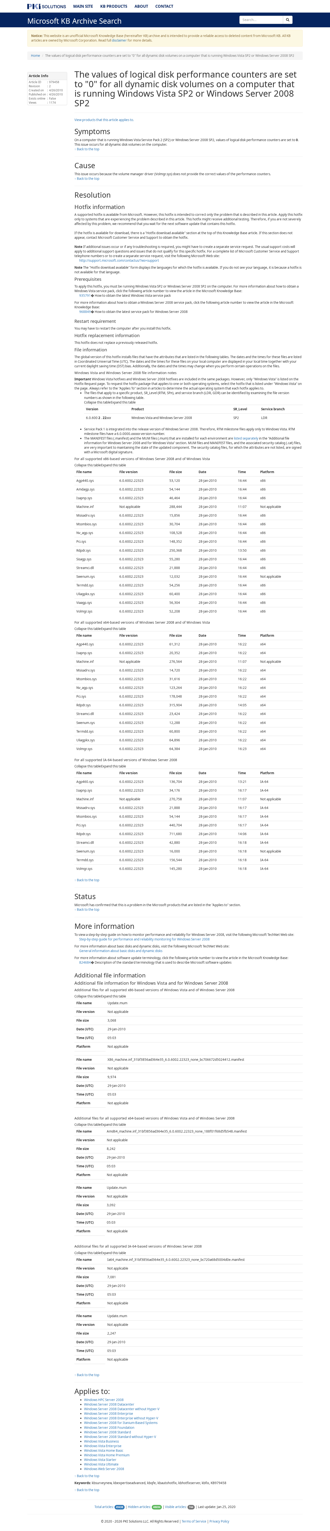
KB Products (113, 6)
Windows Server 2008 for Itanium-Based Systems (121, 1423)
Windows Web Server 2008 (104, 1469)
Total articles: (104, 1507)
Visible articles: (176, 1507)
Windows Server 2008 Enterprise (108, 1413)
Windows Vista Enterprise (103, 1446)
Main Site (83, 6)
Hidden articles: (139, 1507)
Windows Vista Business (101, 1441)
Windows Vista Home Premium (106, 1455)
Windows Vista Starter (100, 1460)
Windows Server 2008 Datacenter (109, 1404)
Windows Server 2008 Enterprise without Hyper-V (121, 1418)
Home (35, 55)
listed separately (246, 438)
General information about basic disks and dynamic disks (120, 951)
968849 (85, 312)
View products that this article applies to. (104, 120)
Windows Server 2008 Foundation (109, 1427)
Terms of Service (194, 1521)
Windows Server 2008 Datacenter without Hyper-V (121, 1409)
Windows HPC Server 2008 (104, 1400)
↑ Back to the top (86, 149)
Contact (164, 6)
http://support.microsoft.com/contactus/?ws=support (119, 260)
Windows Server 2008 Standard (107, 1432)
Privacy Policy (219, 1521)
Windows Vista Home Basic (103, 1450)
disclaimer (119, 40)
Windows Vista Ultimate (101, 1464)
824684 (85, 962)
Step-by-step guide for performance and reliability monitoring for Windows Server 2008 (144, 939)
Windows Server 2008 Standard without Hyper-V (120, 1437)
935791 (85, 295)
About (141, 6)
